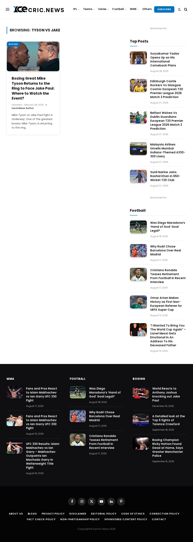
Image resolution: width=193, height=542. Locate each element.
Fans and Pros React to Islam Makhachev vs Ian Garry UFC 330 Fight (41, 394)
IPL (75, 9)
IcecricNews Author (23, 108)
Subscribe (164, 9)
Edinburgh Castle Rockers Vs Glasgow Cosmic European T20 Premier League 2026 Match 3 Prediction (166, 89)
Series (102, 9)
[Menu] (7, 9)
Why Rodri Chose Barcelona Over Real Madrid (165, 250)
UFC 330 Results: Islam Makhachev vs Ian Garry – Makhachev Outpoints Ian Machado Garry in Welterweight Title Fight (42, 456)
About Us (16, 513)
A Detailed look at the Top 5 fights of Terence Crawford (168, 420)
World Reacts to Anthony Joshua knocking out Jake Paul (166, 394)
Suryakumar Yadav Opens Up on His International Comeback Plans (164, 59)
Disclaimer (77, 513)
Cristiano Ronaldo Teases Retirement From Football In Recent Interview (168, 276)
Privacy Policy (53, 513)
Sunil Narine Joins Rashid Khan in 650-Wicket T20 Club (165, 176)
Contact (159, 519)
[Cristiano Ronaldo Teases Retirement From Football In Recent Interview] (138, 274)
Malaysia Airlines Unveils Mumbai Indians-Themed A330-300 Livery (167, 150)
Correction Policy (164, 513)
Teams (88, 9)
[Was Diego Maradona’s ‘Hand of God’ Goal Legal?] (138, 226)
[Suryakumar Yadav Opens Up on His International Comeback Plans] (138, 57)
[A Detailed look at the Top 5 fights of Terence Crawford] (141, 420)
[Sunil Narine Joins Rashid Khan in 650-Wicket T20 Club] (138, 176)
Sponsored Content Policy (125, 519)
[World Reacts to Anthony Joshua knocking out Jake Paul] (141, 392)
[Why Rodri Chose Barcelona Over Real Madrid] (138, 250)
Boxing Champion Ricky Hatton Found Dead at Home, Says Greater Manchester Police (167, 448)
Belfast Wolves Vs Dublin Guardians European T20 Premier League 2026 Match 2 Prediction (166, 121)
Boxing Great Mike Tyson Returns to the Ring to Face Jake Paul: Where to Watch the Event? (33, 88)
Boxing (13, 44)
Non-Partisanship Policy (80, 519)
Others (147, 9)
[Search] (185, 9)
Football (118, 9)
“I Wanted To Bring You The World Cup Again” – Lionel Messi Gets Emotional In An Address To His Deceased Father (168, 335)
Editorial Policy (103, 513)
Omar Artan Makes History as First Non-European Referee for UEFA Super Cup (166, 304)
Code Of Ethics (133, 513)
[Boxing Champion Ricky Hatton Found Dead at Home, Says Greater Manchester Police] (141, 444)
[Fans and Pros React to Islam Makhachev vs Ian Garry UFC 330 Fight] (15, 392)
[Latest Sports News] (38, 9)
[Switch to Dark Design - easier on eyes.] (179, 9)
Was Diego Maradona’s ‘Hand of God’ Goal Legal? (167, 227)
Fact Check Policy (41, 519)
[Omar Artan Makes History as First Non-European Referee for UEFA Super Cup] (138, 301)
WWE (133, 9)
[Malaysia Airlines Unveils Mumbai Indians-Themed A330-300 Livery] (138, 148)
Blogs (32, 513)
